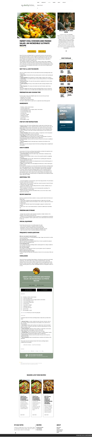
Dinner (54, 2)
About (59, 2)
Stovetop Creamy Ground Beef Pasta (62, 95)
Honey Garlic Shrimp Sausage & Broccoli (69, 72)
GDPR (58, 432)
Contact (64, 2)
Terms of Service (60, 429)
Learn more (22, 414)
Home (38, 2)
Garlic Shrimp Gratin (69, 84)
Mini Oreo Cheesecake (70, 95)
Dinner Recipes (39, 429)
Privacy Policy (40, 5)
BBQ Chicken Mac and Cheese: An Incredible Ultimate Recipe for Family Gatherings (48, 400)
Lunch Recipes (39, 428)
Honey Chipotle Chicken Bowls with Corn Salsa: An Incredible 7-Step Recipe (31, 363)
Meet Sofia (59, 427)
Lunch (49, 2)
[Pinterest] (15, 433)
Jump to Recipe (31, 51)
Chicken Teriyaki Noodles (62, 84)
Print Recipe (42, 51)
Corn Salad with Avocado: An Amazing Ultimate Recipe (24, 398)
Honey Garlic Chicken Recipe (62, 71)
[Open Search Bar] (37, 8)
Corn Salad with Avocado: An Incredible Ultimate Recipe (36, 398)
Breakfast (44, 2)
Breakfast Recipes (39, 427)
